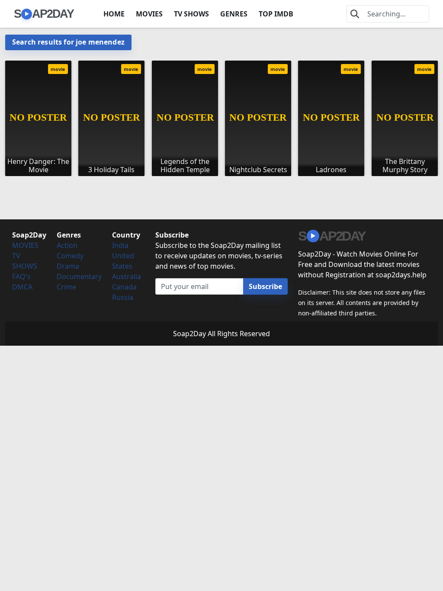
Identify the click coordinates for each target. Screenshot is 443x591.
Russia (122, 297)
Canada (124, 287)
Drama (68, 266)
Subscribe (265, 286)
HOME (114, 14)
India (120, 245)
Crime (66, 287)
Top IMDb (276, 14)
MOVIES (149, 14)
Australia (126, 276)
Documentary (79, 276)
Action (67, 245)
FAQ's (21, 276)
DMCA (22, 287)
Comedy (70, 255)
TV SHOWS (191, 14)
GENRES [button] (233, 14)
